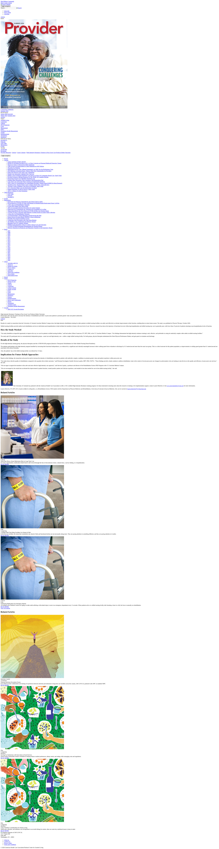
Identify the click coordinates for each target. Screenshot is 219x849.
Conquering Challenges (7, 109)
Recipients (3, 151)
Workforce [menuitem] (3, 137)
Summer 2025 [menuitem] (11, 115)
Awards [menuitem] (3, 148)
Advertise (6, 14)
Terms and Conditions (10, 844)
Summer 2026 (4, 111)
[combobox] (9, 8)
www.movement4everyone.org (175, 386)
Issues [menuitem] (2, 18)
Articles (14, 152)
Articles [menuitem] (3, 17)
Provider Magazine (6, 152)
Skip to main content (6, 3)
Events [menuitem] (2, 146)
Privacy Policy (8, 843)
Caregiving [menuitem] (4, 122)
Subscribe (6, 11)
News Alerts (7, 12)
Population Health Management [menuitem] (9, 131)
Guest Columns (21, 152)
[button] (19, 8)
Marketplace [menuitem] (4, 145)
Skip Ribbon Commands (7, 1)
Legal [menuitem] (2, 126)
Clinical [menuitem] (3, 123)
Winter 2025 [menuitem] (4, 115)
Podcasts (3, 142)
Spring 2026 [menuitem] (4, 114)
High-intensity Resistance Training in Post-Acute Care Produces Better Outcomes (48, 152)
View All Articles (5, 608)
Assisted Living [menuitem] (5, 120)
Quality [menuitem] (3, 132)
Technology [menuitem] (4, 135)
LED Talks (4, 143)
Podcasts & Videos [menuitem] (6, 138)
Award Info (4, 149)
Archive (3, 117)
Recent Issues (4, 112)
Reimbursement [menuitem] (5, 134)
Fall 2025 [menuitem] (10, 114)
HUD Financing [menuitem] (5, 125)
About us (6, 840)
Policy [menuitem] (2, 129)
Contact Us (7, 841)
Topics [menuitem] (2, 118)
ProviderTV (4, 140)
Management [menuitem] (4, 128)
